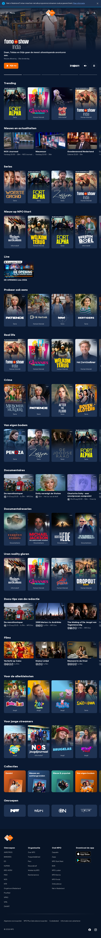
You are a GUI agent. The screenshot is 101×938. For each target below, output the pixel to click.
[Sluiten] (97, 3)
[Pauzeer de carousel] (94, 66)
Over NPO (31, 852)
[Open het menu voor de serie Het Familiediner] (94, 341)
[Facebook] (89, 930)
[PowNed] (15, 811)
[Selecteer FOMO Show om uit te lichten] (13, 74)
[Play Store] (83, 860)
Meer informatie (79, 3)
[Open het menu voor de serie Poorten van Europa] (23, 515)
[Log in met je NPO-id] (94, 13)
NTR (5, 884)
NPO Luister (56, 870)
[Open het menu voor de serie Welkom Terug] (47, 218)
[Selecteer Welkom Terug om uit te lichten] (50, 74)
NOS (5, 879)
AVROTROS (8, 852)
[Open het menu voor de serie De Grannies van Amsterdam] (47, 89)
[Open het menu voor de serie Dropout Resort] (94, 560)
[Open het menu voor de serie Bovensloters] (94, 386)
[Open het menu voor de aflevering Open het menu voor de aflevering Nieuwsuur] (62, 134)
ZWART (7, 906)
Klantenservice (33, 875)
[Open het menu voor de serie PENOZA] (23, 431)
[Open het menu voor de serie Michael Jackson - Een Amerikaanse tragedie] (47, 515)
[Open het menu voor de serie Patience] (23, 296)
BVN (53, 866)
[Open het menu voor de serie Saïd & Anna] (94, 682)
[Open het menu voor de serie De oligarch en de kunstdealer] (94, 515)
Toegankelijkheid (34, 857)
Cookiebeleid (54, 921)
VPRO (6, 897)
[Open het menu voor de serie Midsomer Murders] (23, 386)
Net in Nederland (58, 888)
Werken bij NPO (33, 870)
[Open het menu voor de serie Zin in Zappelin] (47, 682)
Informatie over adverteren (70, 921)
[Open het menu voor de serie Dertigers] (94, 296)
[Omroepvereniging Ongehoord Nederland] (62, 811)
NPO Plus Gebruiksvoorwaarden (35, 921)
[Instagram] (95, 930)
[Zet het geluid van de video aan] (85, 66)
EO (5, 861)
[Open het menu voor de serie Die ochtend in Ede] (71, 515)
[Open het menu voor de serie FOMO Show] (94, 89)
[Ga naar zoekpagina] (87, 13)
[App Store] (83, 853)
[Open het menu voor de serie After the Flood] (71, 386)
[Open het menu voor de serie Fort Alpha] (23, 89)
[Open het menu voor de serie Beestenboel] (94, 218)
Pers (29, 861)
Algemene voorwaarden (13, 921)
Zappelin (55, 852)
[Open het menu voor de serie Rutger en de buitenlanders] (23, 218)
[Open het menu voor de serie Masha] (23, 682)
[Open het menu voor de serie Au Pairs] (71, 560)
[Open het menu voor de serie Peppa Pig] (71, 682)
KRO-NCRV (8, 870)
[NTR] (39, 811)
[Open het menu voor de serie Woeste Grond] (23, 173)
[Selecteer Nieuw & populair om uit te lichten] (88, 74)
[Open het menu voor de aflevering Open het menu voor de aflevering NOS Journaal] (31, 134)
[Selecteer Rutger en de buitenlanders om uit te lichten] (32, 74)
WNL (6, 902)
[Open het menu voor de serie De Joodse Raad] (71, 431)
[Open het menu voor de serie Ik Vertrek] (47, 296)
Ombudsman (57, 884)
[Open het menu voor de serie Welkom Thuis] (94, 727)
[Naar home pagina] (50, 13)
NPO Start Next (57, 861)
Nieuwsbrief (32, 866)
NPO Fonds (56, 879)
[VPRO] (86, 811)
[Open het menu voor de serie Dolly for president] (71, 89)
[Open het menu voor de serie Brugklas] (71, 727)
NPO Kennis (56, 875)
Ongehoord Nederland (12, 888)
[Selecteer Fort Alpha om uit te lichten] (69, 74)
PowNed (7, 893)
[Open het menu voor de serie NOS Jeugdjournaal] (47, 727)
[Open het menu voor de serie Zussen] (71, 173)
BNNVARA (7, 857)
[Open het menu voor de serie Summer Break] (23, 727)
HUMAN (7, 866)
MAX (5, 875)
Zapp (54, 857)
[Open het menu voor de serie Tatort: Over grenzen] (71, 296)
